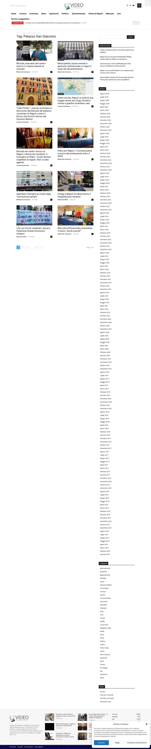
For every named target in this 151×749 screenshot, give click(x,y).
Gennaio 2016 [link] (105, 515)
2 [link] (22, 247)
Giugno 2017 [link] (104, 458)
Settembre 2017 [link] (106, 448)
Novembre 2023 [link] (106, 203)
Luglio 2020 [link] (104, 336)
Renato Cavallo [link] (21, 236)
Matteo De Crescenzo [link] (23, 72)
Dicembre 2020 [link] (105, 319)
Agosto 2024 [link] (104, 173)
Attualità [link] (60, 59)
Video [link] (102, 678)
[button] (146, 724)
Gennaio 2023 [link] (105, 236)
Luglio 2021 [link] (104, 296)
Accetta (101, 743)
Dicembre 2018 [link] (105, 399)
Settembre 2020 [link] (106, 329)
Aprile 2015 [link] (104, 544)
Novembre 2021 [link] (106, 283)
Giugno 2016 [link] (104, 498)
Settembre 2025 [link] (106, 130)
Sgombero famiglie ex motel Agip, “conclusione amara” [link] (33, 195)
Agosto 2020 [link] (104, 332)
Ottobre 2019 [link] (105, 365)
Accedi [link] (102, 692)
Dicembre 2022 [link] (105, 239)
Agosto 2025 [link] (104, 133)
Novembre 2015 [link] (106, 521)
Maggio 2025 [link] (104, 143)
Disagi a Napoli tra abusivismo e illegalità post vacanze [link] (74, 195)
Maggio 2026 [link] (104, 104)
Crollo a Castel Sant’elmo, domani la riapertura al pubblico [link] (117, 51)
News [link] (102, 635)
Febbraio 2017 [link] (105, 471)
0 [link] (51, 72)
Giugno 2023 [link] (104, 220)
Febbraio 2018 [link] (105, 432)
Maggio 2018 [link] (104, 422)
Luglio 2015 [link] (104, 534)
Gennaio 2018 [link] (105, 435)
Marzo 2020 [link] (104, 349)
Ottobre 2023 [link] (105, 206)
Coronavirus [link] (104, 588)
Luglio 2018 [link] (104, 415)
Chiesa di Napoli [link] (106, 585)
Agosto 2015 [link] (104, 531)
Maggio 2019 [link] (104, 382)
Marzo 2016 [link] (104, 508)
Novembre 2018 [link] (106, 402)
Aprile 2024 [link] (104, 186)
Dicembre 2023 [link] (105, 200)
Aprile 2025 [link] (104, 147)
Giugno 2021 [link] (104, 299)
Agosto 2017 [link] (104, 452)
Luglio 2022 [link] (104, 256)
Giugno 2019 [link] (104, 379)
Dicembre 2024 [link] (105, 160)
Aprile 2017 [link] (104, 465)
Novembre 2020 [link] (106, 322)
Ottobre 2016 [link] (105, 485)
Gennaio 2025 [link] (105, 157)
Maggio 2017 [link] (104, 462)
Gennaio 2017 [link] (105, 475)
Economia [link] (103, 601)
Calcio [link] (102, 582)
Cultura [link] (102, 595)
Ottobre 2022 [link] (105, 246)
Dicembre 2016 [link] (105, 478)
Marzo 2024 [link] (104, 190)
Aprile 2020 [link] (104, 346)
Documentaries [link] (105, 598)
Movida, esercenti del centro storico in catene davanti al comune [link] (31, 66)
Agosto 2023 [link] (104, 213)
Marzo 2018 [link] (104, 428)
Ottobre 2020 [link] (105, 326)
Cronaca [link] (19, 59)
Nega (117, 743)
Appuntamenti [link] (105, 575)
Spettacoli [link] (103, 658)
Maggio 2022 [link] (104, 263)
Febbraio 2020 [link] (105, 352)
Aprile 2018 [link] (104, 425)
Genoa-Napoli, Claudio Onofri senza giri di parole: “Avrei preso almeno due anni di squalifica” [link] (117, 78)
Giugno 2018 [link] (104, 418)
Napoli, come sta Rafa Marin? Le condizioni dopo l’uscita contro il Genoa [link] (117, 72)
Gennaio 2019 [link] (105, 395)
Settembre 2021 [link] (106, 289)
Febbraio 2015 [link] (105, 551)
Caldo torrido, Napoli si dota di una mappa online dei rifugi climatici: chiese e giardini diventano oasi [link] (75, 100)
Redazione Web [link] (63, 199)
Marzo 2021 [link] (104, 309)
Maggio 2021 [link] (104, 302)
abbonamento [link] (105, 568)
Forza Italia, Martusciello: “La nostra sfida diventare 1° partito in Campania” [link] (98, 716)
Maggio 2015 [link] (104, 541)
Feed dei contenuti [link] (106, 695)
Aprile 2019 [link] (104, 385)
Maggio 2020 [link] (104, 342)
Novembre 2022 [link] (106, 243)
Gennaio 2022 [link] (105, 276)
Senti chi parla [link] (105, 654)
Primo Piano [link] (104, 648)
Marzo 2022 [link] (104, 269)
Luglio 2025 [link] (104, 137)
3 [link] (27, 247)
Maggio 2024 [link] (104, 183)
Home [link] (18, 33)
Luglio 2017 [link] (104, 455)
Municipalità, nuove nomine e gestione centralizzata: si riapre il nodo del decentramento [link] (75, 66)
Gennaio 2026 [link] (105, 117)
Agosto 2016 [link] (104, 491)
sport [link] (102, 661)
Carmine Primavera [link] (22, 122)
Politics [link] (102, 644)
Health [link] (102, 621)
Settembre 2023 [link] (106, 210)
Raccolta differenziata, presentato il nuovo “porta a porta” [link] (75, 229)
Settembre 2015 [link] (106, 528)
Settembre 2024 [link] (106, 170)
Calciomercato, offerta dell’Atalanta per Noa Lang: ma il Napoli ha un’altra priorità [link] (115, 65)
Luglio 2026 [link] (104, 97)
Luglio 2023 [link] (104, 216)
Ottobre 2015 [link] (105, 524)
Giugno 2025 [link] (104, 140)
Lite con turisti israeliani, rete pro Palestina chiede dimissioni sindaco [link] (33, 231)
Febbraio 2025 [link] (105, 153)
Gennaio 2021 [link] (105, 316)
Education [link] (103, 605)
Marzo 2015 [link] (104, 548)
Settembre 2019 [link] (106, 369)
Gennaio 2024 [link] (105, 196)
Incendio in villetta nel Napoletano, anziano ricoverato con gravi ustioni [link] (65, 735)
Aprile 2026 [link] (104, 107)
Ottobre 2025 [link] (105, 127)
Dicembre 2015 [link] (105, 518)
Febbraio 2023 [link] (105, 233)
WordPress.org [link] (105, 701)
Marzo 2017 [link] (104, 468)
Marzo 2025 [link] (104, 150)
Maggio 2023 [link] (104, 223)
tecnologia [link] (104, 668)
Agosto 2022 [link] (104, 253)
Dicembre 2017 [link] (105, 438)
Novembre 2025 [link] (106, 123)
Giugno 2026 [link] (104, 100)
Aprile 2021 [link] (104, 306)
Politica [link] (102, 641)
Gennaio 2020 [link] (105, 355)
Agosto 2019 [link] (104, 372)
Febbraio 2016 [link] (105, 511)
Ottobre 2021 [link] (105, 286)
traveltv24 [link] (103, 674)
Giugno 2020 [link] (104, 339)
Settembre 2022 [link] (106, 249)
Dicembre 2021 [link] (105, 279)
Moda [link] (102, 631)
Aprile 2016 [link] (104, 505)
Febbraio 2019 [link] (105, 392)
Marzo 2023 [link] (104, 229)
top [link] (18, 190)
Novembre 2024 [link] (106, 163)
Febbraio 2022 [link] (105, 273)
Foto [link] (101, 615)
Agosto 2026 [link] (104, 94)
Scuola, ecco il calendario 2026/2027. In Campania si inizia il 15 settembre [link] (52, 23)
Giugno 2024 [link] (104, 180)
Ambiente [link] (103, 572)
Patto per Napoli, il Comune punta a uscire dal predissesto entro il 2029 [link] (75, 153)
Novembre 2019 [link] (106, 362)
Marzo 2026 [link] (104, 110)
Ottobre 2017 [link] (105, 445)
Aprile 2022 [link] (104, 266)
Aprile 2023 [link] (104, 226)
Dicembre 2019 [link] (105, 359)
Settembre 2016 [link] (106, 488)
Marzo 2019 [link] (104, 389)
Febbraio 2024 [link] (105, 193)
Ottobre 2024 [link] (105, 167)
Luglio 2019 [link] (104, 375)
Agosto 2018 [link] (104, 412)
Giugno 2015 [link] (104, 538)
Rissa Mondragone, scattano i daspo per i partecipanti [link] (66, 724)
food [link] (101, 611)
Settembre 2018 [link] (106, 408)
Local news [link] (104, 625)
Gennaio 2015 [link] (105, 554)
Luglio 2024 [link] (104, 176)
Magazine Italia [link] (105, 628)
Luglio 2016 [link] (104, 495)
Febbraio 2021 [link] (105, 312)
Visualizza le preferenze (136, 743)
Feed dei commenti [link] (107, 698)
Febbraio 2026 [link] (105, 113)
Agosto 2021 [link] (104, 292)
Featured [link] (103, 608)
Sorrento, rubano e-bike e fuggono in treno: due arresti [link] (65, 715)
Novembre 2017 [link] (106, 442)
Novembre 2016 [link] (106, 481)
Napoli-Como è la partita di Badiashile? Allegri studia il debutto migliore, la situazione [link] (115, 58)
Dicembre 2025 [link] (105, 120)
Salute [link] (102, 651)
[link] (148, 3)
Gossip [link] (102, 618)
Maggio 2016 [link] (104, 501)
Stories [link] (102, 664)
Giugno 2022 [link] (104, 259)
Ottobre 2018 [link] (105, 405)
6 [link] (36, 247)
